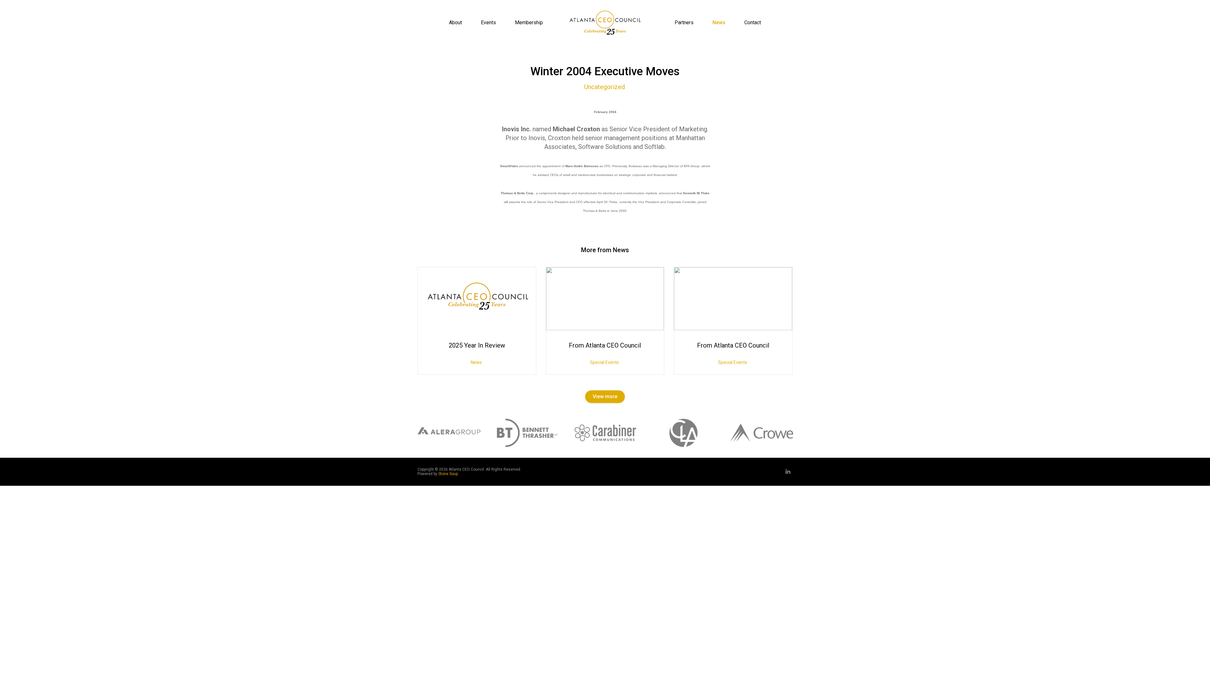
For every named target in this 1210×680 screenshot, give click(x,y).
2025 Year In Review (477, 345)
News (718, 23)
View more (605, 397)
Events (488, 23)
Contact (752, 23)
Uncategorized (604, 87)
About (455, 23)
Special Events (604, 362)
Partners (684, 23)
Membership (529, 23)
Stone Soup (448, 474)
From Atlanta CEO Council (605, 345)
